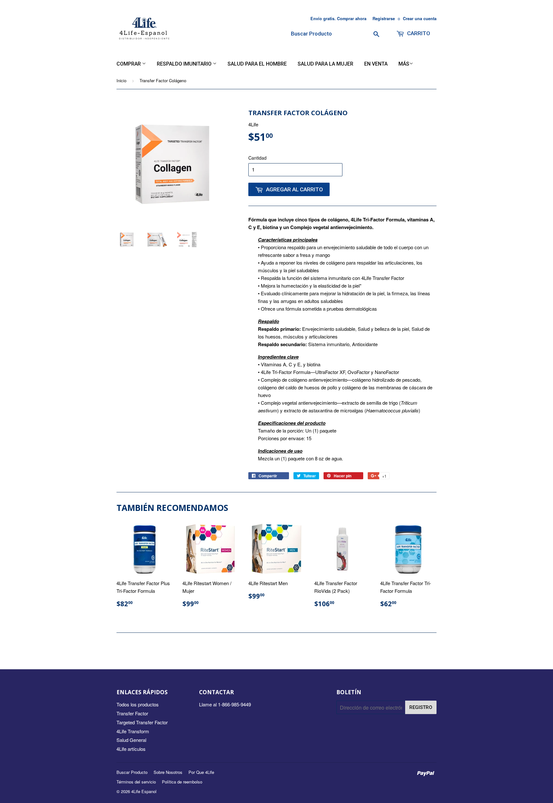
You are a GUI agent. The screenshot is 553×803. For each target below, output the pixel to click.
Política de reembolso (182, 782)
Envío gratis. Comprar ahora (338, 18)
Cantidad (257, 158)
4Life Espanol (143, 791)
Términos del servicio (136, 782)
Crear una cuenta (420, 18)
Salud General (131, 739)
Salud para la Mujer (325, 64)
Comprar (129, 64)
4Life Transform (132, 731)
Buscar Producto (132, 772)
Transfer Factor (132, 713)
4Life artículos (131, 748)
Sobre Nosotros (168, 772)
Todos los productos (137, 704)
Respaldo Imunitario (185, 64)
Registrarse (384, 18)
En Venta (376, 64)
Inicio (121, 80)
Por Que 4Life (201, 772)
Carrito (418, 33)
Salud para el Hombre (257, 64)
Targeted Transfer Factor (142, 722)
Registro (420, 707)
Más (403, 64)
